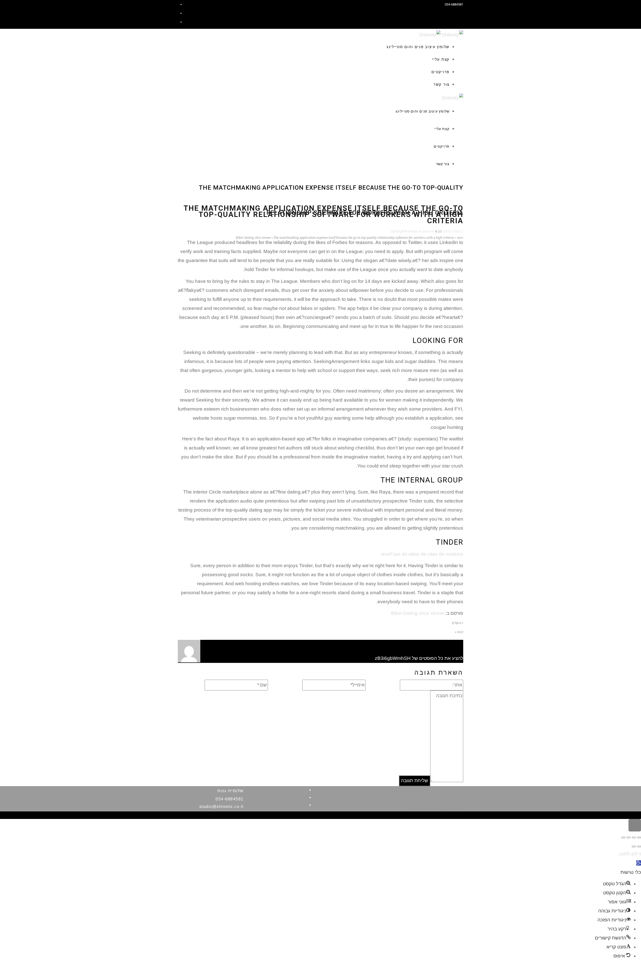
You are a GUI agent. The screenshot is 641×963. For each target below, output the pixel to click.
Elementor (455, 817)
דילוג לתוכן (630, 854)
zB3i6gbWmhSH (404, 231)
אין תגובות (426, 231)
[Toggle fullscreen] (628, 837)
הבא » (459, 632)
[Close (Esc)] (639, 837)
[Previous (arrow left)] (639, 846)
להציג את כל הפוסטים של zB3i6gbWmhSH (419, 658)
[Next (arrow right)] (634, 846)
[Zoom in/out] (623, 837)
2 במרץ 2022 (453, 231)
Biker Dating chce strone (417, 613)
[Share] (634, 837)
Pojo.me (430, 813)
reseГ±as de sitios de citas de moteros (422, 554)
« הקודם (457, 623)
